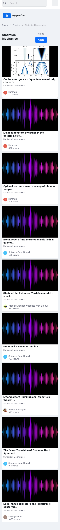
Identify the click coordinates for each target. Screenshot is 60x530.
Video (41, 33)
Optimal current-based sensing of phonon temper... (29, 188)
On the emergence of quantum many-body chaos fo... (29, 81)
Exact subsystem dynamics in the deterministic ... (23, 134)
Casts (5, 25)
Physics (16, 25)
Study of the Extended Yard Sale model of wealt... (28, 294)
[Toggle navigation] (55, 3)
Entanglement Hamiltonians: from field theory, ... (26, 398)
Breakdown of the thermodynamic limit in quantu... (28, 241)
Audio (41, 39)
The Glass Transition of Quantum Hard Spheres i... (26, 452)
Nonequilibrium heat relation (20, 346)
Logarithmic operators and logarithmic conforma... (27, 505)
